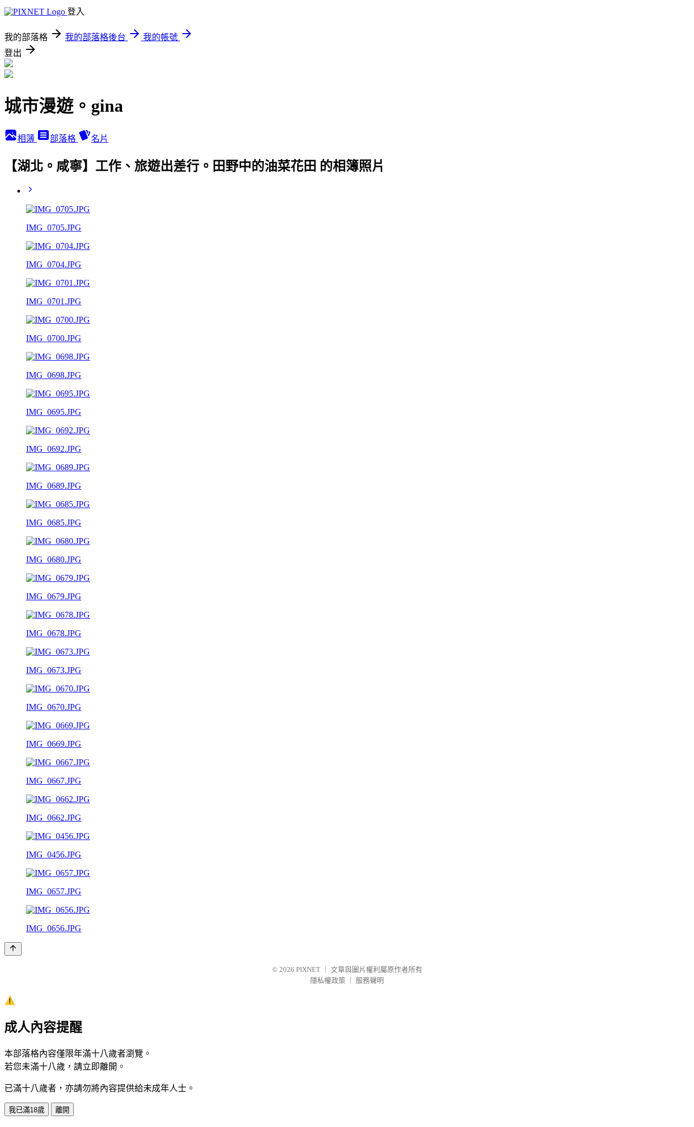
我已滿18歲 (26, 1110)
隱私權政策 (327, 980)
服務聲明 (370, 980)
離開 (62, 1110)
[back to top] (13, 949)
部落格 (64, 138)
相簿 (27, 138)
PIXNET (308, 969)
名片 (99, 138)
